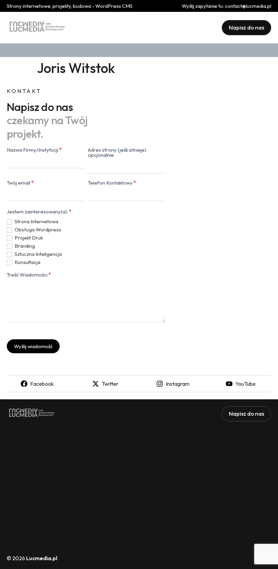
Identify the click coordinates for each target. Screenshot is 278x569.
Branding (24, 246)
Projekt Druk (28, 237)
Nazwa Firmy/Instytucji (34, 150)
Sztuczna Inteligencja (38, 254)
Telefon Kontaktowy (112, 183)
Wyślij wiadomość (33, 346)
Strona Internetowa (36, 221)
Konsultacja (27, 262)
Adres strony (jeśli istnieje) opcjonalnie (117, 152)
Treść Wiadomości (29, 275)
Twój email (20, 183)
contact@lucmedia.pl (248, 6)
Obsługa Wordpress (37, 229)
